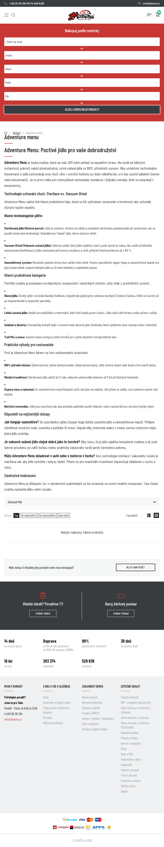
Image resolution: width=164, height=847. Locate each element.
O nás (46, 697)
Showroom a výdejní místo (56, 702)
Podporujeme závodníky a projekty (56, 710)
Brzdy (123, 749)
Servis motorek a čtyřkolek (135, 717)
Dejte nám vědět (135, 567)
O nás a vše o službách (56, 686)
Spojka (124, 791)
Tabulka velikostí (130, 697)
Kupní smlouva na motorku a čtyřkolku (135, 710)
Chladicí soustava (130, 770)
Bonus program (90, 697)
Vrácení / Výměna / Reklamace (98, 718)
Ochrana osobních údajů (94, 729)
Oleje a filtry (127, 754)
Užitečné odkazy (130, 686)
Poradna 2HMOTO (90, 713)
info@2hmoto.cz (151, 3)
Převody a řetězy (129, 738)
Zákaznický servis (92, 686)
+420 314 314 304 (17, 3)
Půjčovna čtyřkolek (53, 723)
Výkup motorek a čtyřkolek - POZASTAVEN (135, 725)
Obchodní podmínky (92, 702)
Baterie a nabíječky (131, 743)
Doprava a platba (91, 708)
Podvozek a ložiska (131, 781)
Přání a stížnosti (90, 724)
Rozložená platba (130, 733)
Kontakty (47, 717)
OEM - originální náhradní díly (136, 702)
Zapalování (126, 765)
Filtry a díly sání (129, 775)
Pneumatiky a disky (131, 759)
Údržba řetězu (128, 786)
